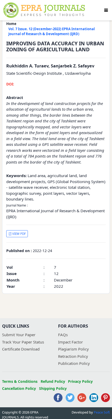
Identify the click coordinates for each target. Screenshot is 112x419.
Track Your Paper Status (23, 342)
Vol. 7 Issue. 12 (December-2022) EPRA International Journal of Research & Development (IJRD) (51, 31)
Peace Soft (102, 412)
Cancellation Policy (19, 388)
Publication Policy (74, 363)
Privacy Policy (80, 381)
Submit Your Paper (18, 334)
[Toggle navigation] (106, 10)
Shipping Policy (53, 388)
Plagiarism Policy (73, 349)
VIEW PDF (18, 234)
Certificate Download (21, 349)
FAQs (63, 334)
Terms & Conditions (20, 381)
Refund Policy (53, 381)
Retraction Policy (73, 356)
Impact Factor (70, 342)
